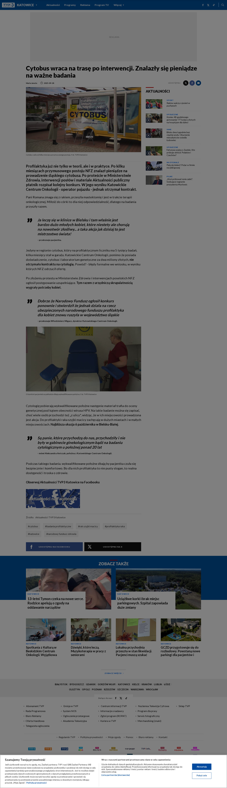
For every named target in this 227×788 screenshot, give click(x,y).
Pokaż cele (202, 775)
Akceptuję (202, 766)
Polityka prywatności (36, 783)
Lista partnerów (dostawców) (115, 775)
